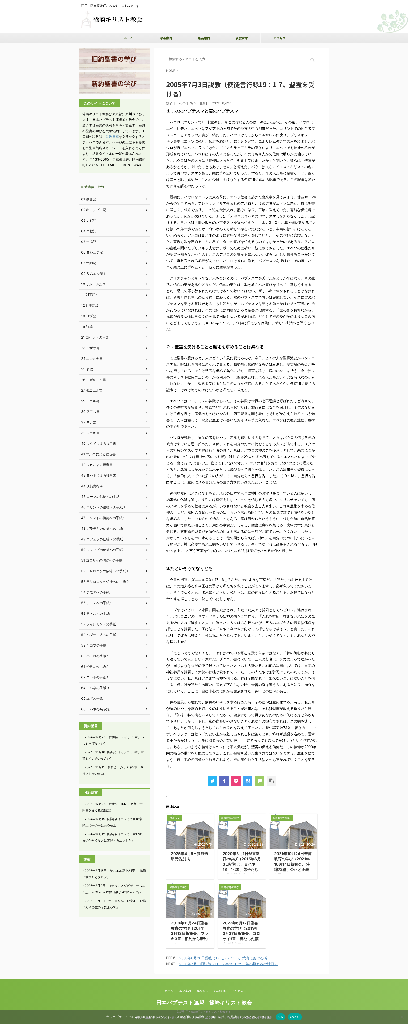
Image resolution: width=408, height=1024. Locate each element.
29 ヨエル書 (90, 401)
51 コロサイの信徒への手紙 (101, 560)
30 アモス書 (90, 412)
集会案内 (204, 38)
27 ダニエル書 (91, 390)
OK (280, 1017)
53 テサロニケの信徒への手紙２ (105, 582)
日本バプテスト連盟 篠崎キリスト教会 (204, 1002)
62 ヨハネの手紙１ (95, 677)
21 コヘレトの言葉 (95, 337)
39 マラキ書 (90, 433)
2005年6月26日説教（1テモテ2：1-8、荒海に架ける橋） (225, 958)
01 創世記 (88, 199)
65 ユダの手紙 (92, 698)
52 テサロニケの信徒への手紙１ (105, 571)
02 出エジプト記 (93, 210)
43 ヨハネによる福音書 (98, 475)
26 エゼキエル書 (93, 380)
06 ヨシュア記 (92, 252)
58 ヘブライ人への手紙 (98, 635)
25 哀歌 (87, 369)
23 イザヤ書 (90, 348)
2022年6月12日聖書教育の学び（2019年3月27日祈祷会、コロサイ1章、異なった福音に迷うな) (241, 934)
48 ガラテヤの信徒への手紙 (102, 528)
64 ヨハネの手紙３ (95, 688)
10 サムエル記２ (93, 284)
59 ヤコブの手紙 (93, 645)
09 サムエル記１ (93, 273)
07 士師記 (88, 263)
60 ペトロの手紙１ (95, 656)
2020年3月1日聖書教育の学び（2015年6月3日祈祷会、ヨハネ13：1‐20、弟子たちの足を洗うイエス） (242, 864)
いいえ (294, 1017)
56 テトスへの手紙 (95, 613)
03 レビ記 (88, 220)
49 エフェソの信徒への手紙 (102, 539)
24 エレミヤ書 (92, 358)
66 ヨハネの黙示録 (95, 709)
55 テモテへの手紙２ (97, 603)
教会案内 (166, 38)
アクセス (279, 38)
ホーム (128, 38)
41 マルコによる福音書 (98, 454)
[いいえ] (402, 1017)
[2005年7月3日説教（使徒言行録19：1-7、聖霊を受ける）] (247, 781)
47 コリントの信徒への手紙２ (103, 518)
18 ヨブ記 (88, 316)
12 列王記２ (90, 305)
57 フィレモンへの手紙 (98, 624)
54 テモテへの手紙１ (97, 592)
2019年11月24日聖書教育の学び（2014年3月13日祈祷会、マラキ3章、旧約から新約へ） (189, 934)
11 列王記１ (90, 295)
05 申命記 (88, 242)
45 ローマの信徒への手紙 (100, 497)
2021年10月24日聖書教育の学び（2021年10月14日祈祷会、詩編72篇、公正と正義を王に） (293, 864)
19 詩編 (87, 327)
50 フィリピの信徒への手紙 (102, 550)
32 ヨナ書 (88, 422)
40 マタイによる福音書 (98, 443)
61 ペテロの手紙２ (95, 666)
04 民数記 (88, 231)
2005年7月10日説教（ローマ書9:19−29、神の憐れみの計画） (228, 964)
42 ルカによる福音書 (97, 465)
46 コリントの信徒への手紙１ (103, 507)
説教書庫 (242, 38)
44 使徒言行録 (92, 486)
